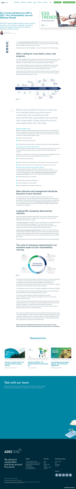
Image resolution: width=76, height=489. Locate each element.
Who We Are (23, 2)
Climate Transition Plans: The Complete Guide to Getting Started (14, 364)
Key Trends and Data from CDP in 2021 (28, 42)
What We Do (16, 2)
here (57, 47)
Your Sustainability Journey (31, 461)
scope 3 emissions (23, 222)
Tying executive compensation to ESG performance (28, 230)
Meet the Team (47, 464)
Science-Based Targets (30, 468)
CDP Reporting (29, 465)
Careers (45, 465)
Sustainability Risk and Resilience (33, 464)
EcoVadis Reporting (30, 467)
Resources (30, 2)
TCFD (51, 154)
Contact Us (45, 2)
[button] (7, 43)
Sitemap (45, 468)
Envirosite (57, 465)
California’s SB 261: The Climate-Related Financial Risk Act (38, 364)
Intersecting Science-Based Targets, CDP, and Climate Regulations (60, 364)
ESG (24, 59)
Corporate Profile (47, 467)
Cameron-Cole (58, 461)
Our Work (39, 2)
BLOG (1, 10)
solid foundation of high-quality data (42, 201)
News (45, 461)
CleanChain (57, 464)
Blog (35, 2)
